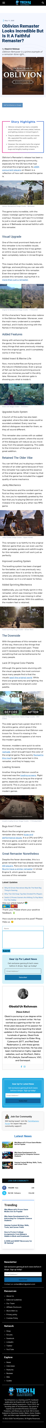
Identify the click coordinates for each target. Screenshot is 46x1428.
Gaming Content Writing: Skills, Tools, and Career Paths (16, 1226)
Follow (31, 1193)
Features (9, 1369)
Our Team (10, 1303)
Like (32, 1188)
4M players (7, 865)
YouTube (10, 1349)
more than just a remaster (15, 279)
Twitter (9, 1346)
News (8, 1362)
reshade (6, 751)
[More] (31, 112)
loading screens (28, 775)
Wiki (8, 1377)
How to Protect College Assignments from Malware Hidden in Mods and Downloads (16, 1234)
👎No (14, 906)
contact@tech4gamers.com (24, 1284)
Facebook (10, 1338)
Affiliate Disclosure (13, 1307)
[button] (43, 3)
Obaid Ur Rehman (12, 49)
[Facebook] (11, 112)
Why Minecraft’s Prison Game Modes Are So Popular (16, 1211)
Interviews (10, 1366)
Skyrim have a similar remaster (17, 869)
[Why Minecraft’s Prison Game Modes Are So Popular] (7, 1145)
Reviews (9, 1373)
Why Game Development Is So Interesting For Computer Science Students (26, 1154)
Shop (8, 1331)
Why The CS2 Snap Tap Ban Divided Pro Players (23, 894)
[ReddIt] (26, 112)
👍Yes (6, 906)
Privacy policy (11, 1314)
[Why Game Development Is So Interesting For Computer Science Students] (7, 1155)
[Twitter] (16, 112)
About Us (10, 1296)
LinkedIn (9, 1342)
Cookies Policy (12, 1318)
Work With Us (12, 1311)
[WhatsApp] (21, 112)
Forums (9, 1335)
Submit (6, 951)
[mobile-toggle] (3, 3)
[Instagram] (25, 1067)
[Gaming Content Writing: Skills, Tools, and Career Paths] (7, 1165)
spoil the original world (20, 677)
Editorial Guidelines (14, 1300)
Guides (9, 1381)
